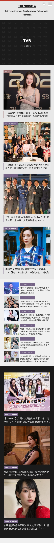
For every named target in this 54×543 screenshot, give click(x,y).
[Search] (44, 4)
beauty (8, 72)
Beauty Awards (29, 11)
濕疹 (7, 11)
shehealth (27, 15)
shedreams (15, 11)
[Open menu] (50, 4)
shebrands (43, 11)
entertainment (11, 124)
